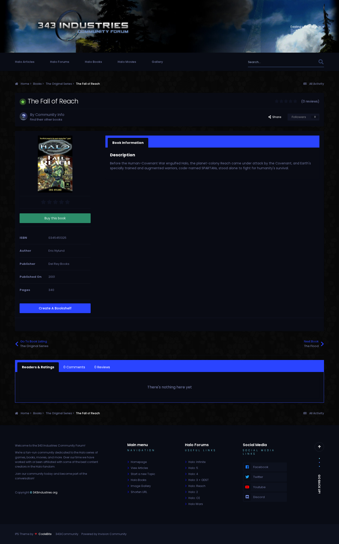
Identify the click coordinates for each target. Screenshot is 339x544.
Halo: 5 (193, 468)
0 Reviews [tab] (102, 367)
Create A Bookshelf (55, 308)
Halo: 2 (193, 492)
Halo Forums (59, 62)
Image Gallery (141, 486)
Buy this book (55, 218)
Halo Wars (195, 504)
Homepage (139, 462)
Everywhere (304, 62)
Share (276, 117)
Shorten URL (139, 492)
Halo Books (93, 62)
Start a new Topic (143, 474)
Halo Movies (127, 62)
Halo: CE (194, 498)
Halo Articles (24, 62)
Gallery (157, 62)
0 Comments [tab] (74, 367)
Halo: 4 (193, 474)
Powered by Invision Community (104, 534)
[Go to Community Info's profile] (23, 116)
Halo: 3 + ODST (198, 480)
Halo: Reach (196, 486)
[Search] (321, 62)
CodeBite (45, 534)
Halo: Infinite (196, 462)
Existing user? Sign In (306, 26)
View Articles (139, 468)
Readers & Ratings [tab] (38, 367)
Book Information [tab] (128, 142)
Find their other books (46, 119)
